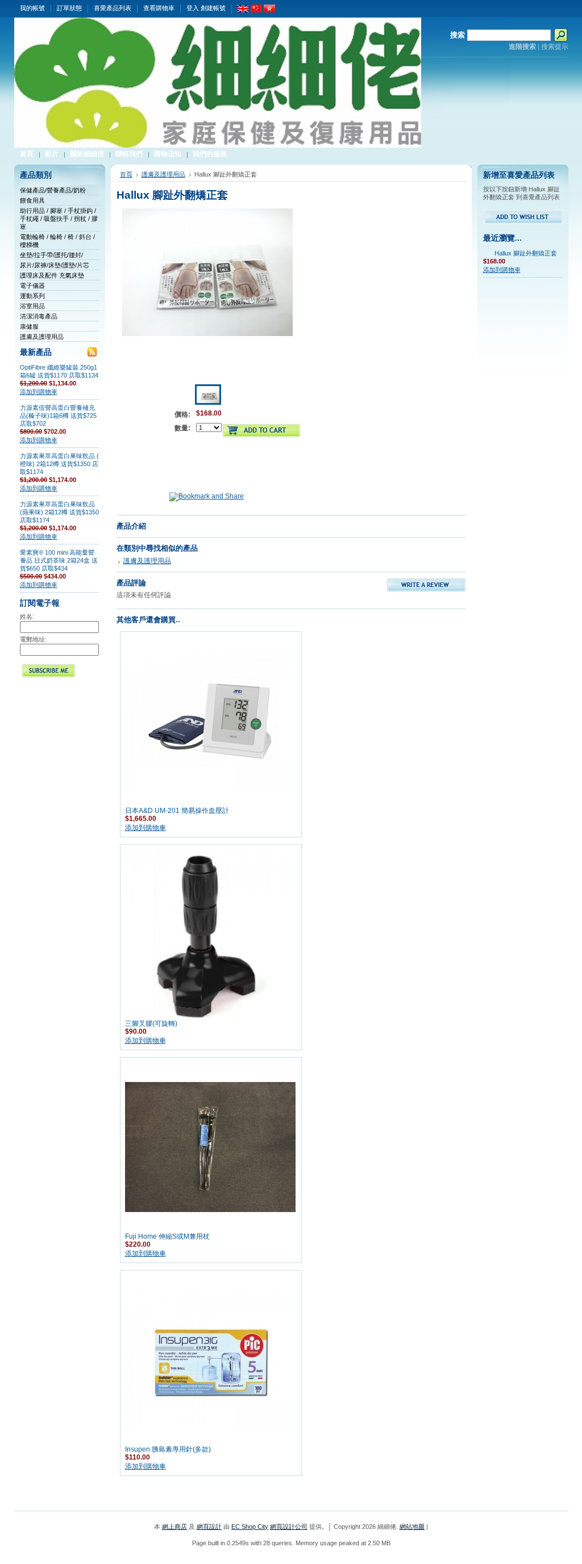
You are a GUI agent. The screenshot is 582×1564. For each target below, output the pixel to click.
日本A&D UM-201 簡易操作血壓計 (177, 810)
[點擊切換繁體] (269, 10)
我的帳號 (32, 8)
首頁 (126, 174)
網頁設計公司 (288, 1526)
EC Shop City (249, 1526)
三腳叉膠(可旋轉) (151, 1023)
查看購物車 (158, 8)
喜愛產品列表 (112, 8)
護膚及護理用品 (42, 336)
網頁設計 (209, 1526)
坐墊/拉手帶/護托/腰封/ (51, 254)
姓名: (27, 616)
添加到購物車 (38, 391)
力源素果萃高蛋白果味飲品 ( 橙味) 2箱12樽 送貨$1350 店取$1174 (59, 463)
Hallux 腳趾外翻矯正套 (525, 253)
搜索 (457, 35)
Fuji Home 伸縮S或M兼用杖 (167, 1236)
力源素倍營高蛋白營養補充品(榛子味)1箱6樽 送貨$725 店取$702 (58, 415)
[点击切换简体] (256, 10)
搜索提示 (554, 46)
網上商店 (174, 1526)
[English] (243, 10)
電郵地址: (33, 639)
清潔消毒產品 (38, 316)
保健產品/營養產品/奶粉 (53, 190)
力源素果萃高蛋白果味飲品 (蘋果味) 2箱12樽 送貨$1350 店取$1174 (59, 512)
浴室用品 (32, 306)
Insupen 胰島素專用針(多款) (168, 1449)
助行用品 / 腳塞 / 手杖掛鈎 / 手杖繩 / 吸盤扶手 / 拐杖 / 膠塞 (59, 218)
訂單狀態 (69, 8)
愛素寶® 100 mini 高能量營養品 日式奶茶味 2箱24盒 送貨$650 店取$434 (59, 560)
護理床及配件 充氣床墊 (52, 275)
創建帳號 (213, 8)
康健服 (29, 326)
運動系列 (32, 295)
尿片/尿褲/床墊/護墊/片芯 (54, 265)
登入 (192, 8)
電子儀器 (32, 285)
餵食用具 (32, 200)
